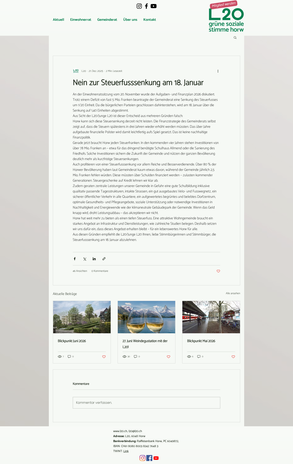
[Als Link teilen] (104, 259)
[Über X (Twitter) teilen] (84, 259)
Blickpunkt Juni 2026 (72, 341)
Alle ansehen (233, 293)
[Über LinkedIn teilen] (94, 259)
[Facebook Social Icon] (149, 458)
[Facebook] (146, 6)
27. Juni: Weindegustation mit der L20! (145, 344)
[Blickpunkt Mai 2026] (211, 317)
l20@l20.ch (135, 431)
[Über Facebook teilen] (75, 259)
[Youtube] (153, 6)
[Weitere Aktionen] (217, 71)
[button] (80, 20)
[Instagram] (139, 6)
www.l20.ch (120, 431)
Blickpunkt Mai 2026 (201, 341)
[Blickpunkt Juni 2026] (82, 317)
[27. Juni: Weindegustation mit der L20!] (146, 317)
